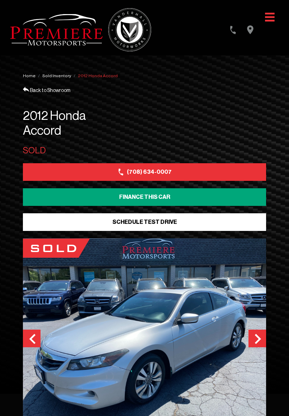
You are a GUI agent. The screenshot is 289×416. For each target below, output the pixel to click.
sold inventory (56, 76)
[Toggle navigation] (270, 17)
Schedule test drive (144, 222)
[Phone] (233, 30)
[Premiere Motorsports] (56, 30)
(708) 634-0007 (149, 172)
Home (29, 76)
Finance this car (144, 197)
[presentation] (32, 338)
